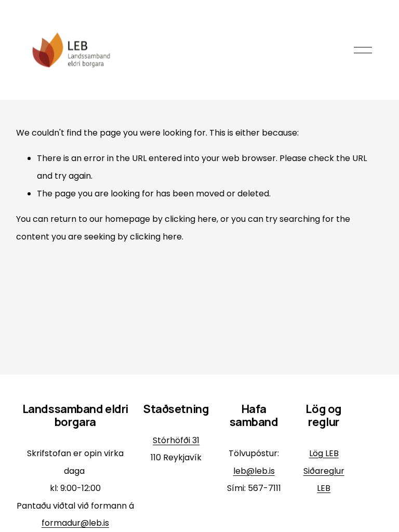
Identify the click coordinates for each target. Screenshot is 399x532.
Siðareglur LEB (323, 480)
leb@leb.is (254, 471)
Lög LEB (324, 453)
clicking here (191, 219)
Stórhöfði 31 (176, 440)
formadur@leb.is (75, 523)
